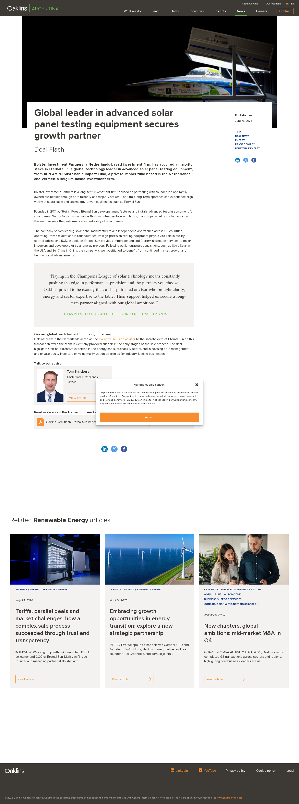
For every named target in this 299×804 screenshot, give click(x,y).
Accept (149, 417)
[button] (197, 385)
